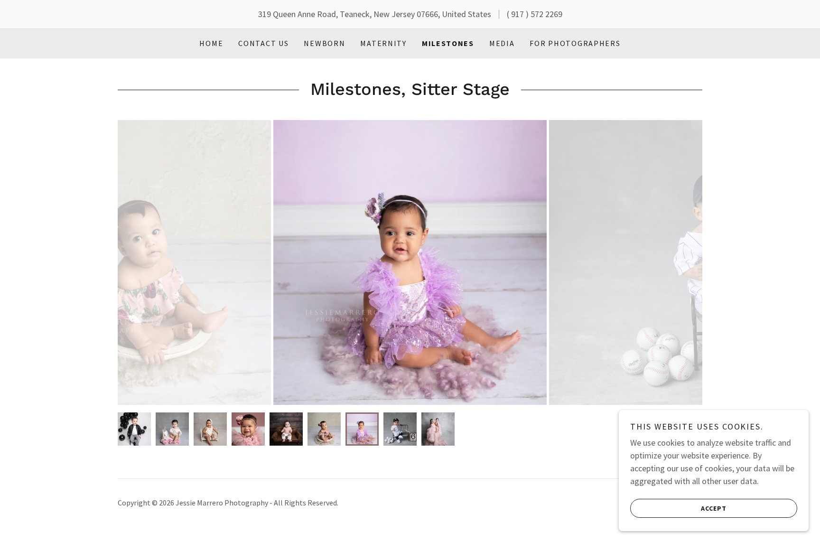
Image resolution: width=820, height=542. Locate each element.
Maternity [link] (383, 43)
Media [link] (502, 43)
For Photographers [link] (575, 43)
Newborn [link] (324, 43)
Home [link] (211, 43)
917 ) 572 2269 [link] (536, 14)
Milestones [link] (448, 43)
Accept (714, 508)
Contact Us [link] (263, 43)
